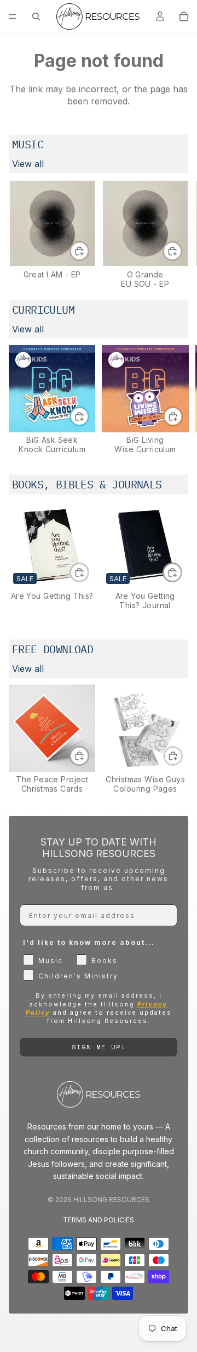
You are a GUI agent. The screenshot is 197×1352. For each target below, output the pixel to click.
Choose (88, 571)
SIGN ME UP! (99, 1046)
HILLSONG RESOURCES (111, 1199)
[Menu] (12, 16)
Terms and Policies (98, 1220)
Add (88, 251)
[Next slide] (176, 234)
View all (28, 163)
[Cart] (184, 16)
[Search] (36, 16)
